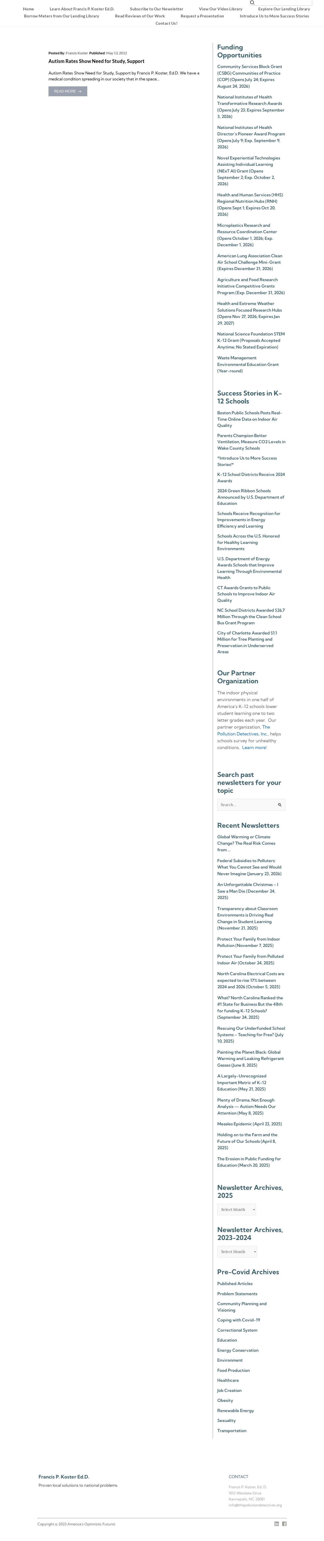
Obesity (225, 1400)
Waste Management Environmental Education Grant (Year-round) (248, 364)
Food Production (233, 1370)
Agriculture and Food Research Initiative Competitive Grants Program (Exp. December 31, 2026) (251, 286)
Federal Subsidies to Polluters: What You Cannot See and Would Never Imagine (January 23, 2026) (249, 867)
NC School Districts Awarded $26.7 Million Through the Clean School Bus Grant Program (251, 616)
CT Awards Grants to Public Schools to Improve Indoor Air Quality (246, 594)
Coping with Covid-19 (238, 1320)
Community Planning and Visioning (242, 1307)
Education (227, 1340)
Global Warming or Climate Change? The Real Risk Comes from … (246, 843)
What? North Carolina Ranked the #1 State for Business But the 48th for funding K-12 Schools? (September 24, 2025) (250, 1007)
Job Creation (229, 1390)
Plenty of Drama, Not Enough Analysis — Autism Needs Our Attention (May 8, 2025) (246, 1106)
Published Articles (235, 1283)
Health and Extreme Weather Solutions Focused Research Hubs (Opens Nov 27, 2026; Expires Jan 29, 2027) (249, 313)
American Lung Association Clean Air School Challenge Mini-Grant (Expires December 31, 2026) (249, 262)
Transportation (231, 1430)
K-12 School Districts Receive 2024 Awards (251, 477)
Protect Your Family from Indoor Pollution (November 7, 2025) (248, 942)
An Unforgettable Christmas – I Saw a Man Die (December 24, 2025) (247, 891)
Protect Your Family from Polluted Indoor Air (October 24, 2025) (250, 959)
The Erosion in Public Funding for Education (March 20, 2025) (249, 1162)
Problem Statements (237, 1293)
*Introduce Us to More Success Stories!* (247, 461)
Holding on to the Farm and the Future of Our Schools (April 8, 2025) (247, 1141)
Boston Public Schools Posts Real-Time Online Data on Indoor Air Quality (249, 419)
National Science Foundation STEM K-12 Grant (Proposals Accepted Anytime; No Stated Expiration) (251, 340)
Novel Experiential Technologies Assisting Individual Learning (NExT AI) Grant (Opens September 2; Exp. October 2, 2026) (248, 171)
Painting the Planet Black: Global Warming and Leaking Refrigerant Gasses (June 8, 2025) (250, 1058)
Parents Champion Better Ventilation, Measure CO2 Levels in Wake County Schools (251, 442)
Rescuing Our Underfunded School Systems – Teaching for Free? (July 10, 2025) (251, 1035)
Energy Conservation (238, 1350)
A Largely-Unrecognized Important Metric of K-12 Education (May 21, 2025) (241, 1082)
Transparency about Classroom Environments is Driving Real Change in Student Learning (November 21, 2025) (247, 918)
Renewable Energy (235, 1410)
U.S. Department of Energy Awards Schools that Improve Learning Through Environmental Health (249, 568)
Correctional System (237, 1330)
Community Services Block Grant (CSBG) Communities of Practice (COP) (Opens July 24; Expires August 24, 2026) (249, 76)
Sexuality (226, 1420)
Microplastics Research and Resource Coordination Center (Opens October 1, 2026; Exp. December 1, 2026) (247, 235)
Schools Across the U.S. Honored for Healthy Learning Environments (248, 542)
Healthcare (228, 1380)
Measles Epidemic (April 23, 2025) (249, 1123)
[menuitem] (28, 8)
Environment (230, 1360)
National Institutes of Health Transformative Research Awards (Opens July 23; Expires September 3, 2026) (251, 106)
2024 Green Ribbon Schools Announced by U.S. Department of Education (250, 497)
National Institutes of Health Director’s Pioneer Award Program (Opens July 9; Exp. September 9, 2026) (251, 137)
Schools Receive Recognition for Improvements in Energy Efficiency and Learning (248, 520)
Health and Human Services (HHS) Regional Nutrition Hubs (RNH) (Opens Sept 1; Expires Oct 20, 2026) (250, 204)
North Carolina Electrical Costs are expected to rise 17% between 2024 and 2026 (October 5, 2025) (250, 980)
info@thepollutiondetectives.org (255, 1505)
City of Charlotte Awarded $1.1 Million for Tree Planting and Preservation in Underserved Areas (247, 642)
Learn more (254, 747)
